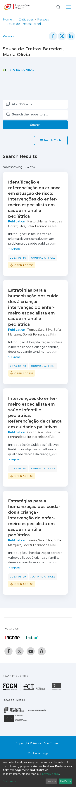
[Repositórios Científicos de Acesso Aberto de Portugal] (12, 637)
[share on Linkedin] (71, 36)
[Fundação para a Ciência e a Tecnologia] (24, 689)
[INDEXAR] (32, 637)
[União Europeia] (17, 722)
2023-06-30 (18, 257)
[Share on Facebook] (53, 36)
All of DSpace (22, 104)
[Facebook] (8, 651)
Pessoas (43, 19)
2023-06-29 (18, 576)
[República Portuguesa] (27, 713)
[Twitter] (19, 651)
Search (35, 125)
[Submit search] (58, 7)
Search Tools (52, 140)
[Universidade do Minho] (57, 689)
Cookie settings (38, 753)
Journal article (43, 257)
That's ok (65, 781)
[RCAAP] (42, 651)
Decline (51, 781)
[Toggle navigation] (68, 6)
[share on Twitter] (62, 36)
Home (7, 19)
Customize (10, 781)
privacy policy (50, 774)
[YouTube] (31, 651)
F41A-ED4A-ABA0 (20, 70)
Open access (23, 265)
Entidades (26, 19)
